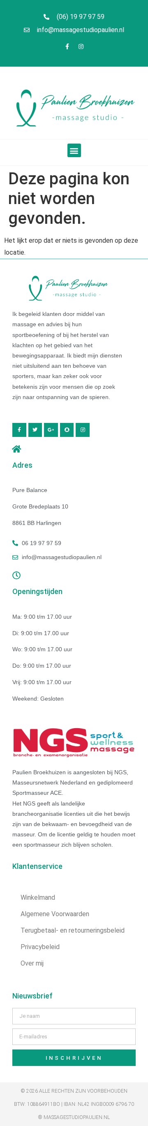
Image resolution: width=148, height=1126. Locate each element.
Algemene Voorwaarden (55, 914)
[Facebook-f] (67, 46)
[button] (74, 150)
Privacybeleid (40, 947)
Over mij (32, 963)
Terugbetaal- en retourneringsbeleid (73, 930)
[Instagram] (81, 46)
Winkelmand (38, 897)
